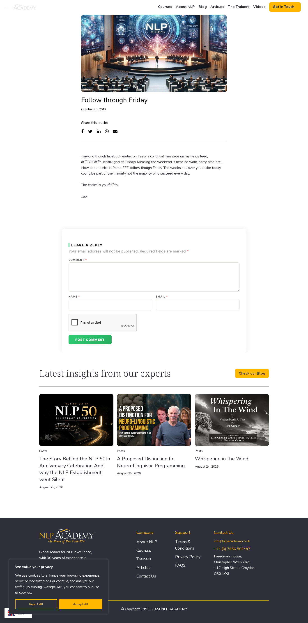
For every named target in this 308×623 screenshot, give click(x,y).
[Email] (115, 131)
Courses (165, 6)
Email (162, 296)
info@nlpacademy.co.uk (232, 541)
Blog (202, 6)
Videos (259, 6)
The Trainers (239, 6)
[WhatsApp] (107, 131)
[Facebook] (82, 131)
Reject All (36, 604)
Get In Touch (283, 6)
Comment (78, 260)
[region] (58, 586)
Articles (217, 6)
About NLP (185, 6)
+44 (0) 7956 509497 (232, 548)
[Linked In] (99, 131)
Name (74, 296)
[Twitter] (90, 131)
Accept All (80, 604)
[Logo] (20, 7)
